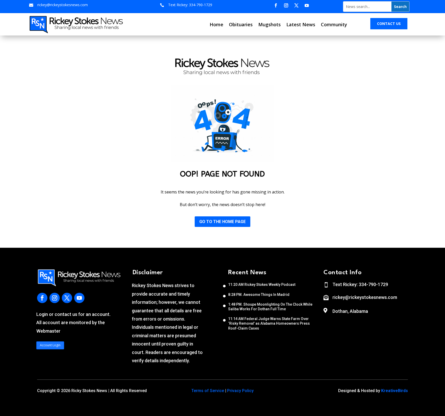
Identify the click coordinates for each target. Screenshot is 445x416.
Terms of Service (207, 390)
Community (334, 24)
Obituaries (241, 24)
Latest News (300, 24)
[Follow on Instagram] (286, 5)
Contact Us (389, 23)
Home (216, 24)
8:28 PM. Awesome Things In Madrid (258, 295)
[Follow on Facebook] (276, 5)
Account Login (50, 345)
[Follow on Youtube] (307, 5)
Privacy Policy (240, 390)
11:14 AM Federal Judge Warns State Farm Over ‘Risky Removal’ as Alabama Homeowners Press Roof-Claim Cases (269, 323)
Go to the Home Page (222, 221)
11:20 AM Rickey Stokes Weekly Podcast (261, 284)
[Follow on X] (296, 5)
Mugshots (269, 24)
